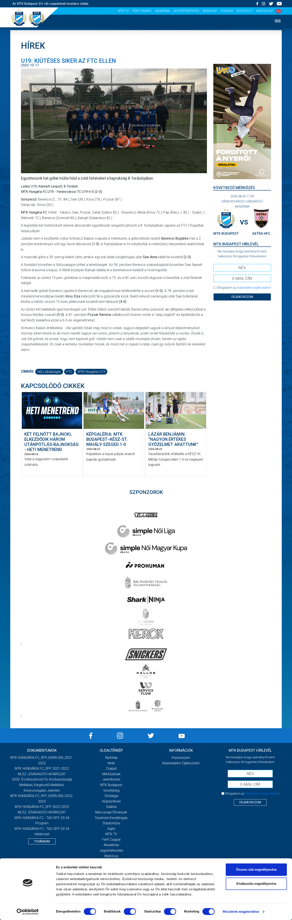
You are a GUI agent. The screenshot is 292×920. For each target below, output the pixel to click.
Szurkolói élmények (146, 125)
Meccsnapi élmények (111, 812)
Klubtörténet (111, 801)
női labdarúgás (49, 372)
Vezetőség (111, 790)
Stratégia (111, 796)
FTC (69, 372)
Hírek (146, 47)
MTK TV (123, 11)
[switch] (130, 911)
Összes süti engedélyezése (256, 869)
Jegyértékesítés (186, 11)
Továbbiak (42, 841)
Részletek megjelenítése (241, 911)
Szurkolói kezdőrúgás (111, 818)
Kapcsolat (264, 11)
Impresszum (180, 758)
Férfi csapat (142, 11)
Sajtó (146, 138)
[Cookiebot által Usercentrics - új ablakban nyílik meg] (27, 911)
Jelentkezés (146, 86)
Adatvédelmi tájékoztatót (253, 287)
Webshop (210, 11)
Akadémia (162, 11)
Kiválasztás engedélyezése (256, 883)
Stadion (227, 11)
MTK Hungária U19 (91, 372)
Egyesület (244, 11)
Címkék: (27, 371)
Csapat (146, 60)
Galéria (146, 112)
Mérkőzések (146, 73)
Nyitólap (146, 34)
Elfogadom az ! (244, 287)
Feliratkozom (242, 297)
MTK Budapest (111, 785)
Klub (146, 99)
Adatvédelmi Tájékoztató (181, 763)
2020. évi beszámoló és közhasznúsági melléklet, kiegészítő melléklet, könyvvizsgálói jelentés (42, 784)
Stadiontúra (111, 823)
